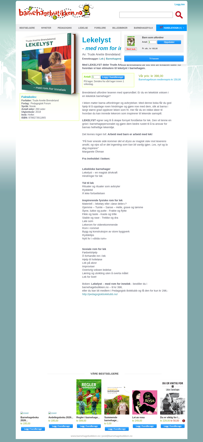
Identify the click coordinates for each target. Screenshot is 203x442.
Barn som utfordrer (153, 37)
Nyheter (46, 27)
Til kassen (154, 58)
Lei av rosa (138, 417)
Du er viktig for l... (170, 417)
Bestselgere (27, 27)
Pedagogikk (65, 27)
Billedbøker (119, 27)
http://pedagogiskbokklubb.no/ (100, 294)
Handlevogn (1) (172, 27)
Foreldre (100, 27)
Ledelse (83, 27)
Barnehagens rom (116, 58)
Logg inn (180, 4)
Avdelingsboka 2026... (60, 417)
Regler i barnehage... (88, 417)
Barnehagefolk (143, 27)
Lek (101, 58)
